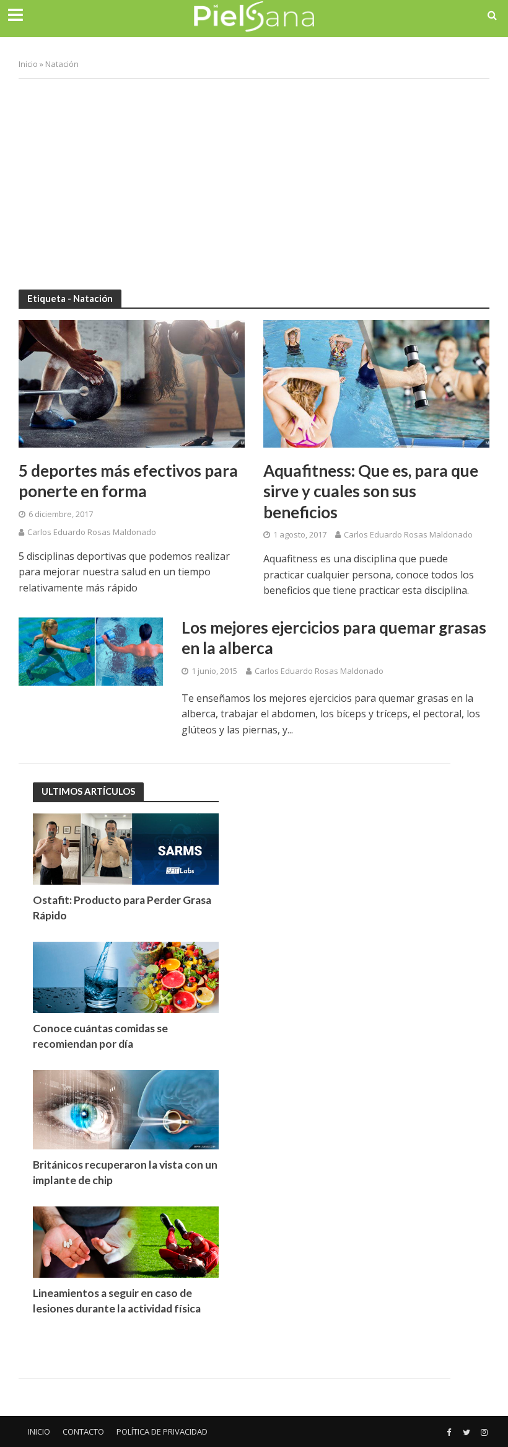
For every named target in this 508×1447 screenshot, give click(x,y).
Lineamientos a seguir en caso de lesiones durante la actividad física (117, 1300)
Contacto (83, 1431)
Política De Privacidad (162, 1431)
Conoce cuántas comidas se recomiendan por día (100, 1036)
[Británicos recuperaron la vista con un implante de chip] (126, 1109)
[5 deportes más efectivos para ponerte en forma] (132, 382)
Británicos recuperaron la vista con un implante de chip (125, 1172)
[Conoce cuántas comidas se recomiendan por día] (126, 976)
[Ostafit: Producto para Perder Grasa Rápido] (126, 848)
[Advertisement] (254, 178)
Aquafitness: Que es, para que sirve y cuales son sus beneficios (370, 491)
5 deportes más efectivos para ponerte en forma (128, 481)
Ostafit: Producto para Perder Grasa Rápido (122, 907)
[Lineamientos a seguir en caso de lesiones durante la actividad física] (126, 1241)
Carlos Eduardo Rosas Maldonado (91, 532)
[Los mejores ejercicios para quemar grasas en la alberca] (91, 650)
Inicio (28, 63)
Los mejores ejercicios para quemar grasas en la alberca (334, 637)
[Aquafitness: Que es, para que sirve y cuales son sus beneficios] (376, 382)
